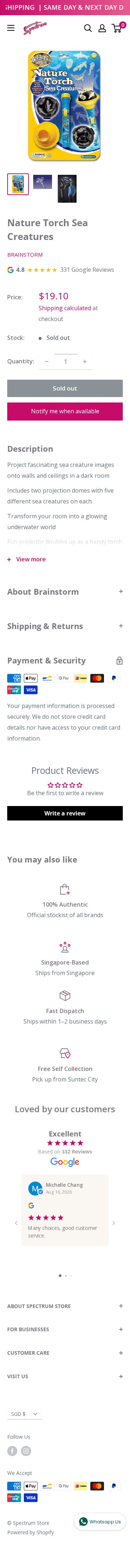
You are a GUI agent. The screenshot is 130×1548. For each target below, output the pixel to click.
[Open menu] (10, 28)
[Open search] (88, 28)
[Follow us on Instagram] (26, 1451)
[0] (116, 28)
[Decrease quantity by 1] (46, 361)
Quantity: (20, 361)
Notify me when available (65, 411)
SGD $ (18, 1413)
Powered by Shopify (30, 1532)
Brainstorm (25, 254)
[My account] (102, 28)
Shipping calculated (65, 308)
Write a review (65, 813)
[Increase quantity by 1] (84, 361)
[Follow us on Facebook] (12, 1451)
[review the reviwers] (31, 1206)
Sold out (65, 388)
